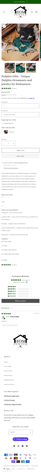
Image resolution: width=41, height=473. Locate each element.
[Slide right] (39, 68)
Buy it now (20, 156)
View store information (11, 168)
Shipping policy (31, 468)
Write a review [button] (20, 301)
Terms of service (21, 468)
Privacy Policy (8, 371)
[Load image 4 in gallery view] (20, 68)
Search (6, 362)
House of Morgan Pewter (13, 465)
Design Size (4, 102)
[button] (4, 12)
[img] (6, 313)
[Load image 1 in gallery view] (10, 68)
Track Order (7, 366)
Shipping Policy (9, 380)
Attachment (4, 110)
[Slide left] (2, 68)
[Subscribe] (30, 432)
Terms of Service (9, 384)
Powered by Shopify (24, 465)
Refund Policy (8, 375)
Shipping (3, 94)
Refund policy (34, 465)
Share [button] (5, 260)
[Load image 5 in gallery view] (31, 68)
